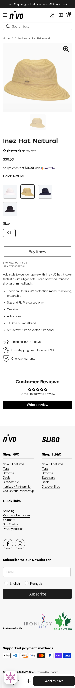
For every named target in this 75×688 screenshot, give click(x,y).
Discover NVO (12, 482)
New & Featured (13, 464)
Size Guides (10, 524)
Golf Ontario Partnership (18, 491)
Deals (6, 477)
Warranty (9, 520)
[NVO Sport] (16, 15)
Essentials (48, 477)
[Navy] (45, 192)
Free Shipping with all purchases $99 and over (37, 4)
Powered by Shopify (47, 672)
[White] (10, 192)
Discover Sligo (51, 486)
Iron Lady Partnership (17, 486)
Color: (13, 176)
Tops (6, 468)
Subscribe (37, 593)
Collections (21, 38)
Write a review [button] (37, 404)
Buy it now (37, 251)
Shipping (9, 511)
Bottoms (8, 473)
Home (6, 38)
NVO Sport (29, 672)
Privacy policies (13, 529)
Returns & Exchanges (16, 515)
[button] (68, 15)
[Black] (10, 209)
